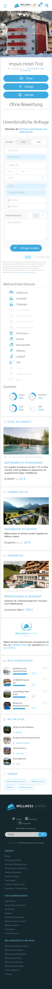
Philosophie (10, 929)
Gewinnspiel (10, 880)
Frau (23, 142)
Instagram (26, 823)
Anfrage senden (29, 248)
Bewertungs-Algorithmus (15, 905)
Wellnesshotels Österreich (15, 954)
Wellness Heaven (12, 925)
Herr (39, 142)
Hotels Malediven (12, 970)
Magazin (8, 913)
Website (29, 95)
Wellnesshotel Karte (13, 860)
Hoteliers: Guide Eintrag (15, 884)
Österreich (25, 71)
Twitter (18, 819)
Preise (29, 78)
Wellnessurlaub (37, 781)
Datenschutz (21, 888)
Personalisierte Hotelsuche (16, 868)
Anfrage (29, 86)
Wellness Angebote (13, 872)
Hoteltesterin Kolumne (14, 917)
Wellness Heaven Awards (15, 921)
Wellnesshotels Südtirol (14, 966)
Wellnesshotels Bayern (14, 950)
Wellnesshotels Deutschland (17, 946)
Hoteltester (9, 909)
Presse (7, 856)
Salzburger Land (36, 69)
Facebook (33, 819)
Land (10, 178)
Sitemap (8, 974)
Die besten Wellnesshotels (16, 864)
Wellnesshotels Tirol (13, 958)
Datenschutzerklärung (28, 272)
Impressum (9, 888)
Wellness (10, 787)
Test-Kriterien (10, 901)
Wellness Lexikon (12, 876)
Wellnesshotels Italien (14, 962)
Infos (12, 52)
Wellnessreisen (26, 787)
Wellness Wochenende (15, 781)
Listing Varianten (12, 933)
